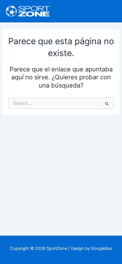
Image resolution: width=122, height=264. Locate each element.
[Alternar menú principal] (110, 11)
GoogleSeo (101, 248)
